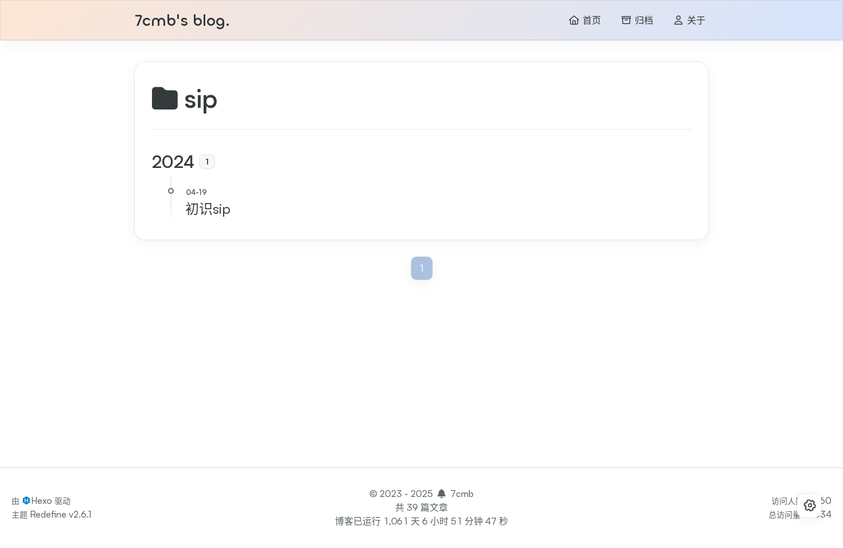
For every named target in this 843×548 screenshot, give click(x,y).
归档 (642, 20)
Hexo (41, 500)
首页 (590, 20)
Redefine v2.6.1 (60, 514)
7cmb (462, 493)
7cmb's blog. (182, 21)
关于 (694, 20)
